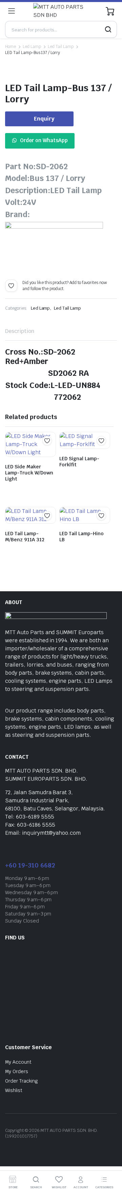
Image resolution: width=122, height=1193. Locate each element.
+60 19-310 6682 (30, 865)
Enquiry (44, 118)
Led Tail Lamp (61, 46)
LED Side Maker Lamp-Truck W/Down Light (29, 473)
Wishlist (13, 1090)
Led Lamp (32, 46)
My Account (18, 1062)
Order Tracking (21, 1081)
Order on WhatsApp (44, 140)
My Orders (16, 1071)
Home (10, 46)
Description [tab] (19, 331)
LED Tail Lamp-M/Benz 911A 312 (24, 536)
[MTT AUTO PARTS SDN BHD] (60, 11)
